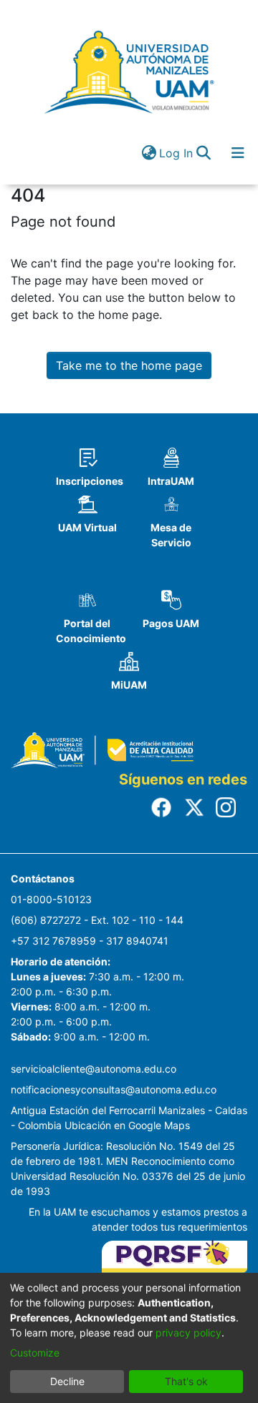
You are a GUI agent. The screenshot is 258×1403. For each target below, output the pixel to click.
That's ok (186, 1381)
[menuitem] (149, 153)
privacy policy (188, 1332)
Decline (67, 1381)
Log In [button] (176, 153)
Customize (34, 1353)
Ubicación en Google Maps (127, 1125)
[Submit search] (203, 153)
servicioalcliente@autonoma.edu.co (93, 1069)
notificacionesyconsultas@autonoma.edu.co (113, 1089)
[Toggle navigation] (238, 153)
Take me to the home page (129, 365)
